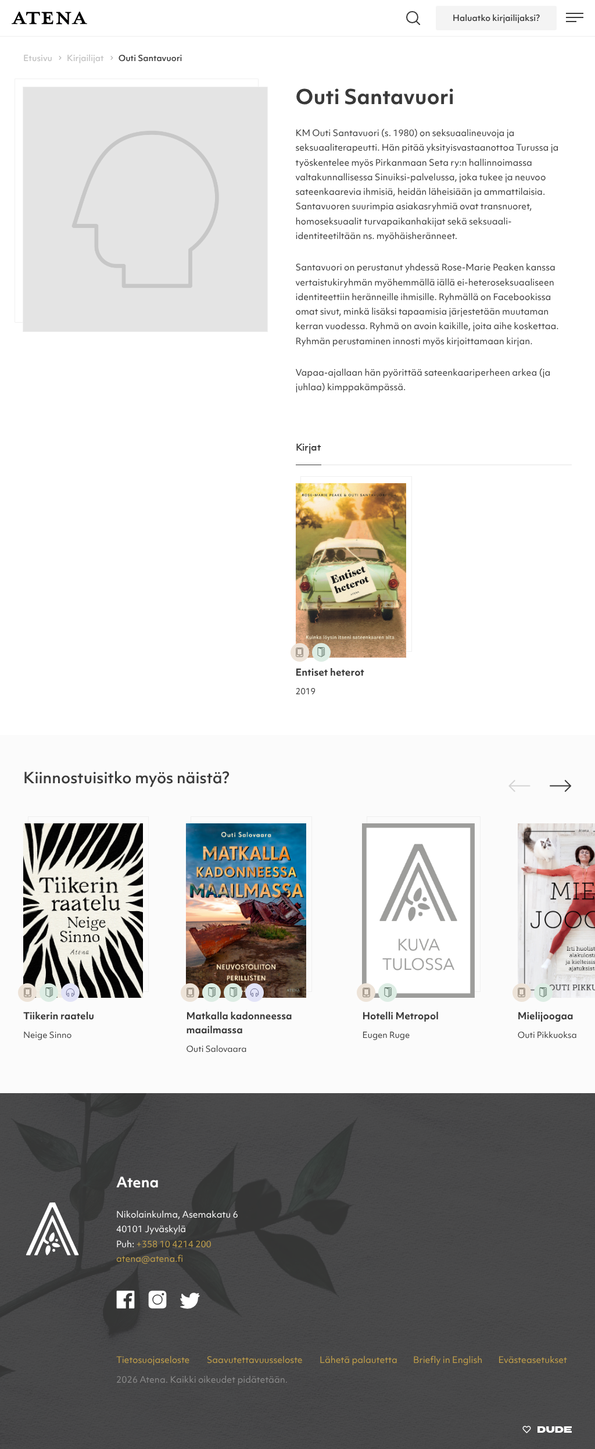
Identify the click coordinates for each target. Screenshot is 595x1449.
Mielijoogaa (546, 1017)
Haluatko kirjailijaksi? (496, 18)
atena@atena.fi (149, 1259)
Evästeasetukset (533, 1360)
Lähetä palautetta (358, 1360)
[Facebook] (132, 1306)
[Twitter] (195, 1306)
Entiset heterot (330, 674)
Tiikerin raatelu (58, 1017)
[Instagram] (164, 1306)
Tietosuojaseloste (154, 1360)
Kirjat (309, 448)
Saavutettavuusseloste (255, 1360)
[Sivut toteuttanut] (547, 1432)
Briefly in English (447, 1360)
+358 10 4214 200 (174, 1245)
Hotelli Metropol (400, 1017)
